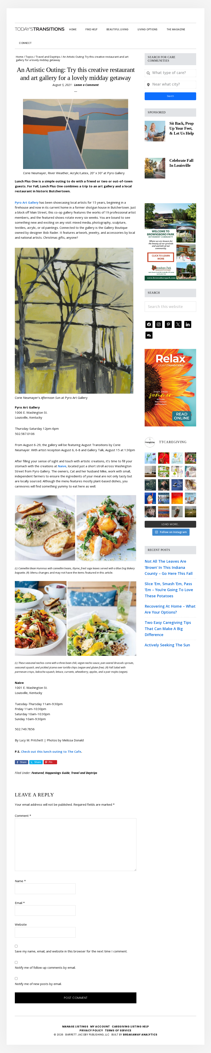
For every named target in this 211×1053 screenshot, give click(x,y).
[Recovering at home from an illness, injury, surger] (150, 458)
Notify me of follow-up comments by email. (45, 967)
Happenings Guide (57, 773)
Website (21, 924)
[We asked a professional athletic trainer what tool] (163, 511)
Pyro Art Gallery (27, 202)
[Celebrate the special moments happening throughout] (177, 471)
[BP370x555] (170, 206)
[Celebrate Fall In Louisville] (155, 168)
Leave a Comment (86, 85)
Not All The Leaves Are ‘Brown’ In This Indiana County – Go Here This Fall (169, 567)
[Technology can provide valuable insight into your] (163, 485)
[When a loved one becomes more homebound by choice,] (150, 498)
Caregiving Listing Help (130, 1026)
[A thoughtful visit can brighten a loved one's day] (150, 471)
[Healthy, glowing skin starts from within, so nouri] (177, 458)
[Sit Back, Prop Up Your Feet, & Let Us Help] (155, 131)
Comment (23, 816)
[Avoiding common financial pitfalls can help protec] (177, 511)
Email (20, 903)
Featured (38, 773)
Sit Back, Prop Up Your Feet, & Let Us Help (181, 128)
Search (170, 96)
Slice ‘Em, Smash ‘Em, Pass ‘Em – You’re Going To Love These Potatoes (169, 589)
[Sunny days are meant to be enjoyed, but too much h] (177, 498)
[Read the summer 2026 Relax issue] (170, 351)
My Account (100, 1026)
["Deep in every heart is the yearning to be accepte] (190, 511)
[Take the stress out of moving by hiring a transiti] (190, 498)
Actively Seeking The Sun (167, 644)
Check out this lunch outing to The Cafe (51, 751)
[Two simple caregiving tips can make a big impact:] (163, 458)
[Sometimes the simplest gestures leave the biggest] (190, 485)
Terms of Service (118, 1030)
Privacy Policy (92, 1030)
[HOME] (39, 29)
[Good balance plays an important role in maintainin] (177, 485)
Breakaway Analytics (140, 1034)
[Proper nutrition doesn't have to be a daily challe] (163, 471)
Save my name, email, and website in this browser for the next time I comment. (71, 951)
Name (20, 881)
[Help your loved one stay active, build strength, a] (163, 498)
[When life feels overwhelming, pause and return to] (150, 485)
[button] (41, 39)
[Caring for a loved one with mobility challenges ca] (150, 511)
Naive (62, 466)
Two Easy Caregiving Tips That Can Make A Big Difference (168, 628)
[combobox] (170, 73)
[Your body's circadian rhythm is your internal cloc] (190, 471)
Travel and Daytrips (84, 773)
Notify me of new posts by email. (38, 984)
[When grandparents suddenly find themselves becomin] (190, 458)
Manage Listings (75, 1026)
